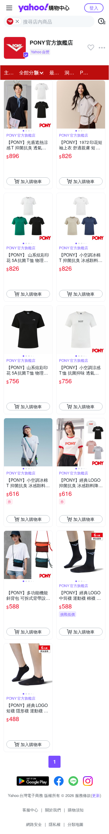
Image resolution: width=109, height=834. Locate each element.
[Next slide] (48, 104)
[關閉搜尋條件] (17, 21)
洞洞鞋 (70, 72)
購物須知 (76, 810)
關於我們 (53, 810)
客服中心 (30, 810)
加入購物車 (31, 181)
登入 (93, 8)
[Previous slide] (8, 104)
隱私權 (55, 824)
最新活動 (55, 72)
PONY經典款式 (85, 72)
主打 (9, 72)
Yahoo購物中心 (43, 8)
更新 (96, 795)
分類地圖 (75, 824)
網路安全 (34, 824)
